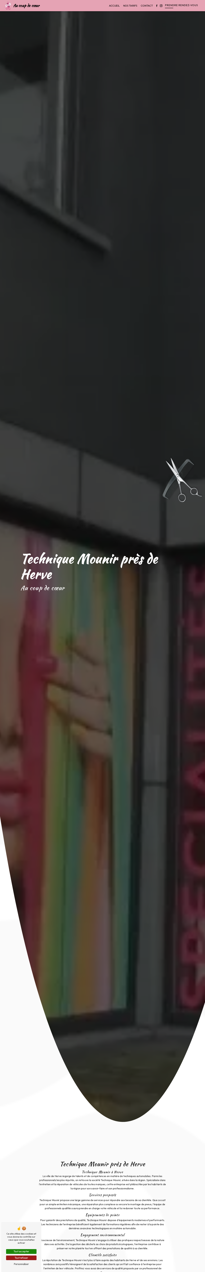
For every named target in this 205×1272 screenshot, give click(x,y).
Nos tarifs (130, 5)
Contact (147, 5)
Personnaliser (21, 1264)
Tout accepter (21, 1251)
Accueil (114, 5)
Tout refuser (21, 1257)
